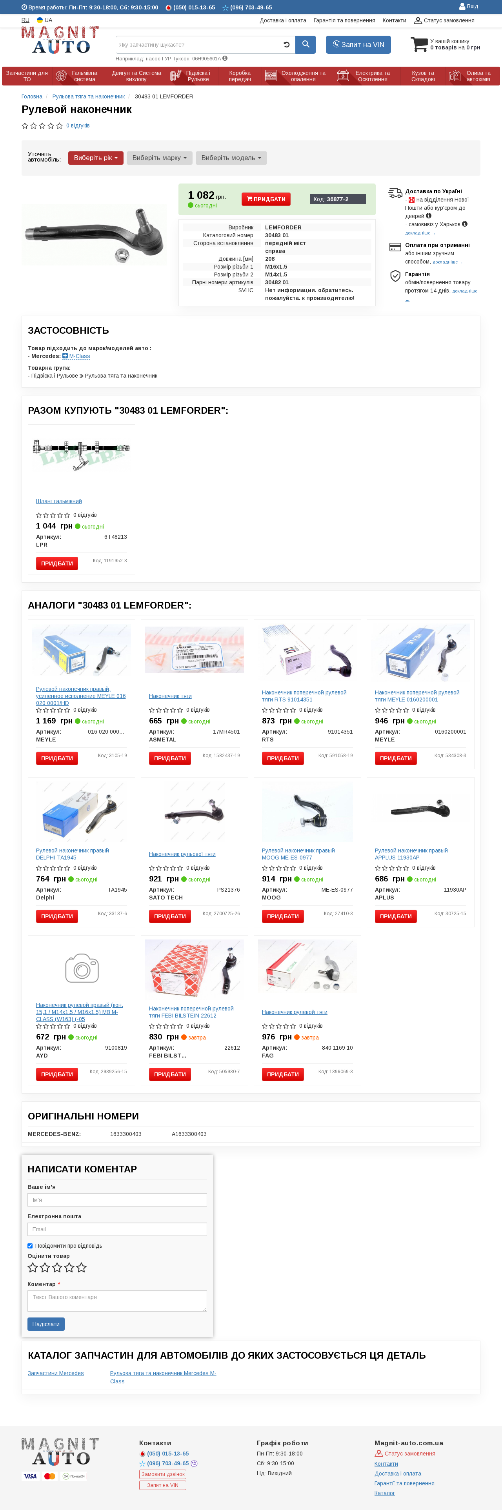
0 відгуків (78, 125)
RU (25, 20)
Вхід (472, 6)
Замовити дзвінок (163, 1474)
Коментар (43, 1284)
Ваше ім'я (41, 1187)
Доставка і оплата (283, 20)
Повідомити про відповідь (68, 1246)
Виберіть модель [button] (229, 158)
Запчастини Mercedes (56, 1373)
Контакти (394, 20)
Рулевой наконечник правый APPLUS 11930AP (411, 854)
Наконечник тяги (170, 696)
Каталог (385, 1493)
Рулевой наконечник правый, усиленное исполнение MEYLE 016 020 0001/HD (81, 696)
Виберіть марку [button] (158, 158)
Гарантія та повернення (344, 20)
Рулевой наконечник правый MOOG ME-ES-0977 (298, 854)
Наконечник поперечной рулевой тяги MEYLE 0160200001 (417, 696)
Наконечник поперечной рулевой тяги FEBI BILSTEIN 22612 (191, 1012)
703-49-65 (168, 1463)
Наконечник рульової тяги (182, 854)
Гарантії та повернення (405, 1483)
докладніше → (420, 233)
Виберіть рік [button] (94, 158)
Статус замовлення (448, 20)
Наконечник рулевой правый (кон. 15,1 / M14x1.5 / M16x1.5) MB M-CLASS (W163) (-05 (79, 1012)
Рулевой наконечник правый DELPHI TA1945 (72, 854)
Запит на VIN (362, 45)
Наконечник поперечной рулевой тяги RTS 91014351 (304, 696)
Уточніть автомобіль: (44, 157)
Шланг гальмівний (59, 501)
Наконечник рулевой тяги (294, 1012)
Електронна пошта (54, 1216)
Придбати (269, 199)
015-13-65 (168, 1453)
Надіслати (46, 1324)
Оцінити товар (48, 1256)
